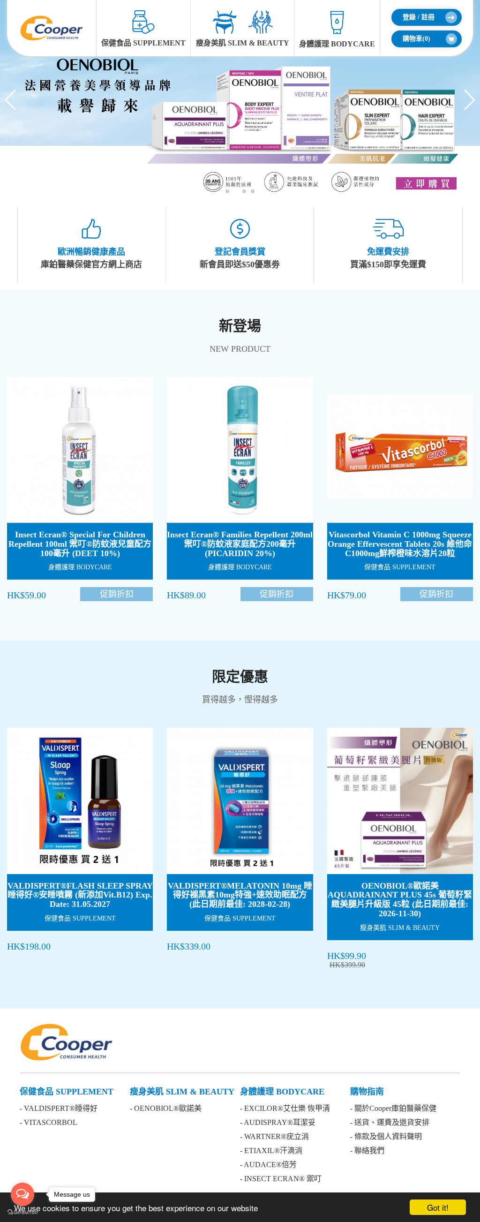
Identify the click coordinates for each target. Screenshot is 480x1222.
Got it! (438, 1207)
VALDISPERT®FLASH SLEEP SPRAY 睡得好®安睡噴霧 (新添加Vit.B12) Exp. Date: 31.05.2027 (80, 895)
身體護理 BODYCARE (337, 44)
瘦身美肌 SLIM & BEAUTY (242, 43)
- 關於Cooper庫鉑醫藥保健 (393, 1108)
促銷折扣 (117, 594)
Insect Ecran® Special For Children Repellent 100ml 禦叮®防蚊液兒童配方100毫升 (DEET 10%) (79, 544)
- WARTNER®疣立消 (274, 1136)
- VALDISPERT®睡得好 (59, 1108)
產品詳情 (88, 433)
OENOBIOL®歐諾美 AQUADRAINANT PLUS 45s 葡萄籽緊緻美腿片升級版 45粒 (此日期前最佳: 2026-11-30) (400, 899)
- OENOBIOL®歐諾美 (166, 1108)
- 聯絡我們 (367, 1150)
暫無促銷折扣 (116, 945)
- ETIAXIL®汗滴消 (271, 1150)
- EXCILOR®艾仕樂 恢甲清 (285, 1108)
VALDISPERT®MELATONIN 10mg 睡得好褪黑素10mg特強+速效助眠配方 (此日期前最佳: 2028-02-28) (240, 895)
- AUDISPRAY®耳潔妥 (277, 1122)
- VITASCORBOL (48, 1122)
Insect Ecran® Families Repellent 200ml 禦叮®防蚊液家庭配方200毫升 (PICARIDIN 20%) (240, 544)
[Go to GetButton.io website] (23, 1212)
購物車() (416, 38)
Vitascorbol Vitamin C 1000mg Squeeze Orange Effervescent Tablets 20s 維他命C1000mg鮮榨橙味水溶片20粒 (400, 544)
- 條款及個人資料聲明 (386, 1136)
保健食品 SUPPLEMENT (143, 43)
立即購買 (89, 458)
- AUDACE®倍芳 (268, 1165)
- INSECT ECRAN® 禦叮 (281, 1179)
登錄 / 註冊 (419, 17)
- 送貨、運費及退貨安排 (389, 1122)
